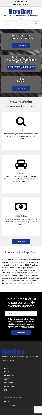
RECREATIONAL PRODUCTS (21, 67)
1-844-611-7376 (21, 1)
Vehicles (7, 372)
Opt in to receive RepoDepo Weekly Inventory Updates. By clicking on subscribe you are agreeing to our (21, 323)
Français (18, 4)
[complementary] (21, 171)
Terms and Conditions (13, 398)
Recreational (9, 375)
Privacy (7, 401)
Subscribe (21, 332)
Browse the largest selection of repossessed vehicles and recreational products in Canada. (21, 136)
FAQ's (6, 390)
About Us (8, 379)
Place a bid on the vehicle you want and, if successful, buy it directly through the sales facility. (21, 221)
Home (6, 368)
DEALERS (21, 89)
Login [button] (27, 4)
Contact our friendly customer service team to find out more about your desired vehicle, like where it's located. (21, 178)
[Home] (21, 12)
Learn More (21, 241)
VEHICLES (21, 46)
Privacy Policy (28, 326)
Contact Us (8, 383)
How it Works (9, 386)
